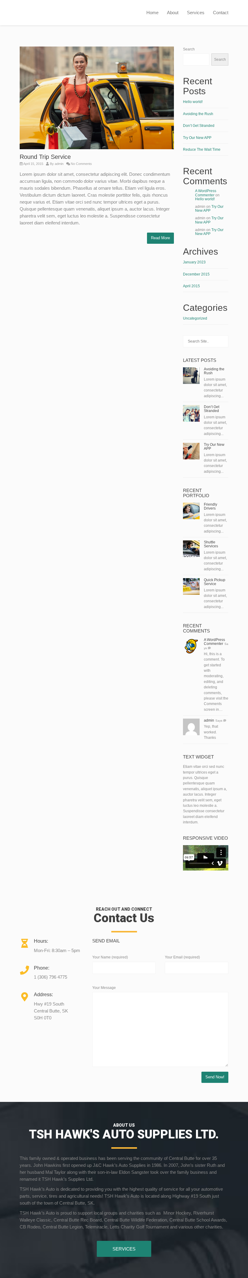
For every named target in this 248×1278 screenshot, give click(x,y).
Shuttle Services (211, 544)
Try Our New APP (197, 138)
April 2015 (191, 286)
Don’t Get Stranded (198, 126)
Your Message (104, 988)
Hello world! (193, 102)
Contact (220, 12)
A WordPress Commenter (205, 193)
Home (152, 12)
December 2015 (196, 274)
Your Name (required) (110, 957)
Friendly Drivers (210, 506)
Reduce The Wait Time (201, 149)
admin (59, 164)
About (172, 12)
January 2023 (194, 262)
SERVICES (124, 1248)
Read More (160, 238)
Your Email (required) (182, 957)
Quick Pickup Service (214, 582)
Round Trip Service (45, 156)
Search (189, 49)
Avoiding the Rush (198, 114)
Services (195, 12)
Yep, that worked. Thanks (211, 732)
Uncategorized (195, 318)
